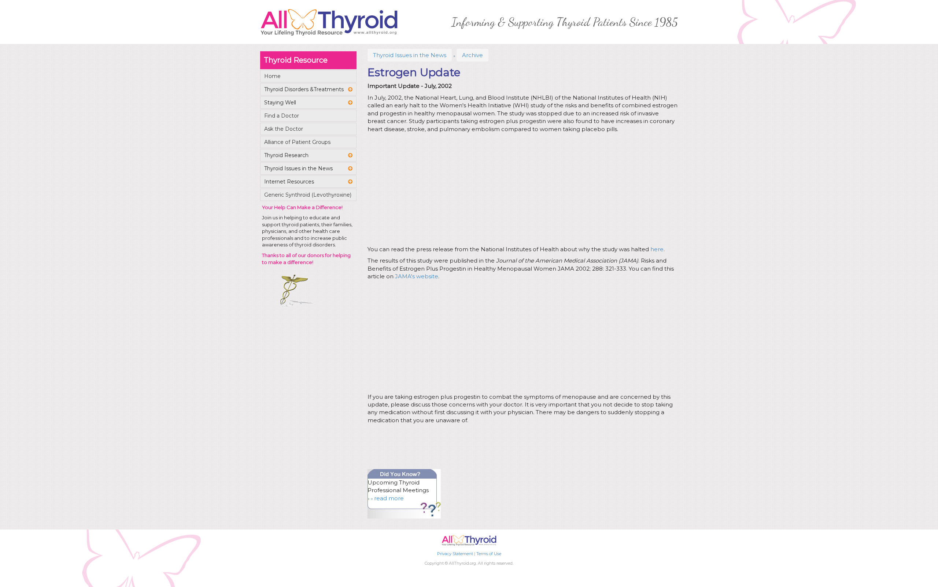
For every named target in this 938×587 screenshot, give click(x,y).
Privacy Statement (455, 553)
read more (389, 498)
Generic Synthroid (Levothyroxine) (307, 195)
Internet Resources (289, 181)
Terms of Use (488, 553)
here (657, 249)
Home (272, 76)
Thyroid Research (286, 155)
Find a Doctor (281, 115)
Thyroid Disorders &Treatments (304, 89)
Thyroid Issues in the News (409, 55)
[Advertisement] (521, 190)
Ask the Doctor (283, 129)
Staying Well (280, 102)
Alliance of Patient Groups (297, 142)
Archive (472, 55)
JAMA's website (416, 276)
